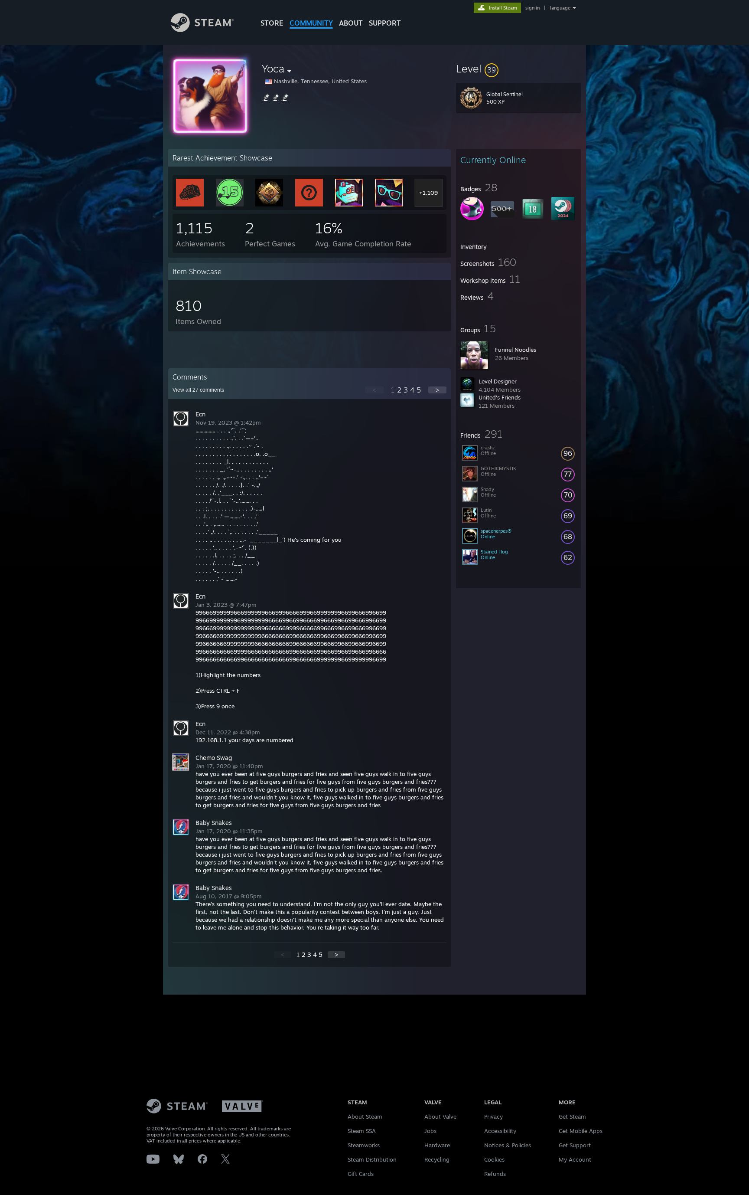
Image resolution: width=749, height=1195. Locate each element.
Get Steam (572, 1116)
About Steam (365, 1116)
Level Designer (498, 381)
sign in (532, 8)
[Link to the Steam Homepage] (202, 29)
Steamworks (364, 1145)
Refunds (495, 1173)
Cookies (494, 1159)
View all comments (198, 390)
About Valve (440, 1116)
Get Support (575, 1145)
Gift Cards (361, 1173)
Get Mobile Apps (580, 1130)
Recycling (436, 1159)
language (560, 8)
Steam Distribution (372, 1159)
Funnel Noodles (515, 349)
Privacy (493, 1116)
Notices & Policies (507, 1145)
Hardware (437, 1145)
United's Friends (500, 397)
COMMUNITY (311, 23)
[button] (518, 68)
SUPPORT (385, 23)
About (351, 23)
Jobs (430, 1130)
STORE (272, 23)
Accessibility (500, 1130)
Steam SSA (362, 1130)
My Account (575, 1159)
